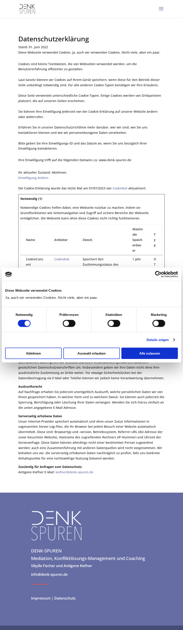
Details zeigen (158, 340)
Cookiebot (119, 188)
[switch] (69, 323)
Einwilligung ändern (33, 178)
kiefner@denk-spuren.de (74, 472)
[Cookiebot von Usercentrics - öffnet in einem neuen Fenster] (158, 274)
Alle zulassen (149, 353)
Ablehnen (33, 353)
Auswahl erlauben (91, 353)
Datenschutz (64, 598)
